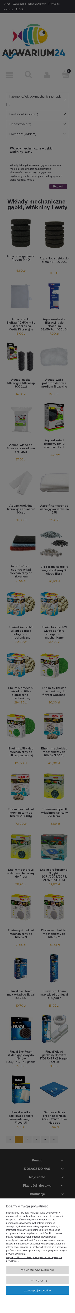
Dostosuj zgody (38, 1280)
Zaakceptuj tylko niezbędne (38, 1270)
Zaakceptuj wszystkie (37, 1290)
